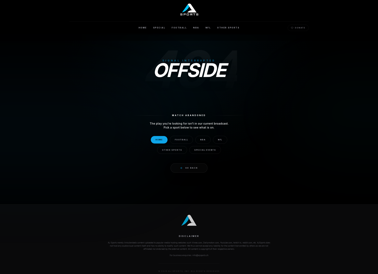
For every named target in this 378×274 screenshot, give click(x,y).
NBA (203, 140)
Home (159, 140)
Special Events (205, 150)
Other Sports (172, 150)
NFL (220, 140)
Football (181, 140)
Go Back (191, 168)
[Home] (189, 9)
